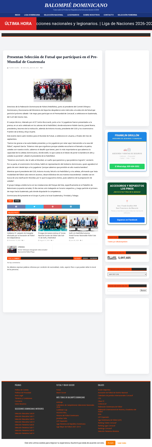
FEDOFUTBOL (61, 413)
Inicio (17, 15)
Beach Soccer (61, 393)
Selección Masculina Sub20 (24, 413)
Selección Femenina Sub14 (24, 433)
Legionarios (73, 15)
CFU (99, 398)
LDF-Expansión (61, 421)
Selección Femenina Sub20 (24, 425)
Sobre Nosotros (91, 15)
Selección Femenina (127, 15)
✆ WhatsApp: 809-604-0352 (127, 166)
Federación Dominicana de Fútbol (110, 407)
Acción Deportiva (104, 390)
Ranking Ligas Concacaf (106, 426)
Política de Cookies (21, 390)
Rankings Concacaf (105, 428)
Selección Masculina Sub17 (24, 416)
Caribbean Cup (61, 410)
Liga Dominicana (32, 15)
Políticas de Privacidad (23, 393)
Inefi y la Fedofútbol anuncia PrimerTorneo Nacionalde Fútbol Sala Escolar (82, 235)
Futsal (17, 201)
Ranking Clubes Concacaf (107, 423)
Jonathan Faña (61, 418)
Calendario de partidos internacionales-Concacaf (115, 395)
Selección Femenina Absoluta (108, 431)
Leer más (122, 443)
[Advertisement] (122, 88)
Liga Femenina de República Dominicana (70, 424)
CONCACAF (102, 404)
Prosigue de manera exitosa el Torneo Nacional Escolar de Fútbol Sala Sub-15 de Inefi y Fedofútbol (52, 235)
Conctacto (18, 401)
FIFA (99, 414)
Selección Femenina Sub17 (24, 428)
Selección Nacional (53, 15)
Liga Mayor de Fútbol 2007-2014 (68, 427)
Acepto (111, 443)
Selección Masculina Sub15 (24, 419)
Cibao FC (101, 401)
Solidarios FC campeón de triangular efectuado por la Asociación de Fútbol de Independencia (20, 235)
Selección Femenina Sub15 (24, 430)
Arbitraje (59, 402)
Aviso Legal (19, 395)
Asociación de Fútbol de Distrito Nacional (113, 393)
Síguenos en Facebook (127, 220)
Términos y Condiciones (23, 398)
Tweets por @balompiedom (117, 242)
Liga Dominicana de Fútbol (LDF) (110, 420)
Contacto (109, 15)
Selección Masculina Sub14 (24, 422)
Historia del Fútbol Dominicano (67, 415)
